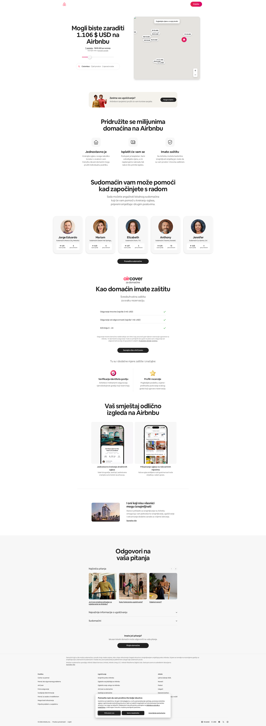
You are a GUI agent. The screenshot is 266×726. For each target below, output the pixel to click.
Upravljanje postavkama (157, 713)
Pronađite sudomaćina (133, 261)
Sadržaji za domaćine (105, 693)
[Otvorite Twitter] (223, 722)
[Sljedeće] (175, 568)
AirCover (41, 685)
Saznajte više (131, 521)
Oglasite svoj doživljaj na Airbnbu (109, 682)
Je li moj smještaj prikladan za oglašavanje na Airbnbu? (100, 603)
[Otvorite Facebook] (219, 722)
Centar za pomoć (43, 678)
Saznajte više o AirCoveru (133, 350)
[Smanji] (195, 75)
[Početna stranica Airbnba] (64, 4)
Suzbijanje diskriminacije (46, 693)
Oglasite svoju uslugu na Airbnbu (109, 685)
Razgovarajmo (168, 100)
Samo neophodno (133, 713)
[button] (133, 613)
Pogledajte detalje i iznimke (148, 341)
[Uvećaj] (195, 70)
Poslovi (160, 685)
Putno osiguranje (43, 689)
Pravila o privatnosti (59, 722)
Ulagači (160, 689)
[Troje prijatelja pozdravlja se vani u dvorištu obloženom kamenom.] (133, 586)
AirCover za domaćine (105, 689)
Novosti (160, 682)
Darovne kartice (163, 693)
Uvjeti (69, 722)
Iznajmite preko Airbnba (106, 678)
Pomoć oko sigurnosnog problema (49, 682)
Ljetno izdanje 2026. (164, 678)
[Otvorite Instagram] (227, 722)
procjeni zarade (103, 51)
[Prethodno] (171, 568)
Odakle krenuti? (155, 602)
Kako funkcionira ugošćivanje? (131, 602)
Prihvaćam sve (109, 713)
